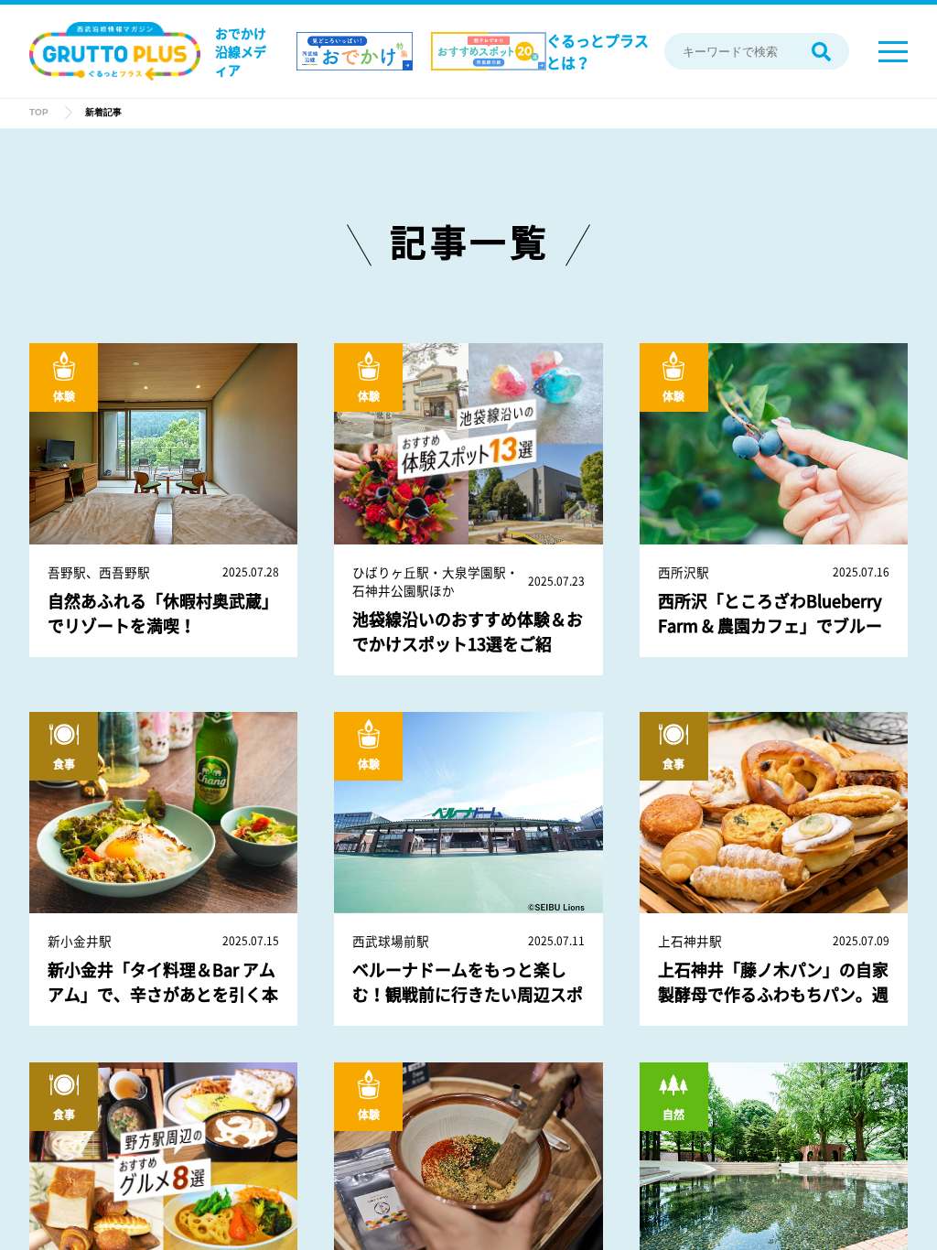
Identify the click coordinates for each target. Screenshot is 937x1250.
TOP (38, 112)
